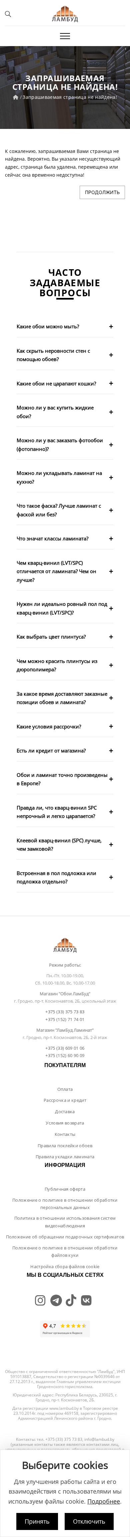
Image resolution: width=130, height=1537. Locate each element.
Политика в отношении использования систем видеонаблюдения (65, 1221)
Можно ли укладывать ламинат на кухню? (59, 477)
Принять (37, 1521)
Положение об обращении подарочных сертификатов (65, 1237)
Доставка (65, 1111)
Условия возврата (65, 1123)
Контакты (65, 1134)
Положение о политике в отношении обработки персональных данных (65, 1203)
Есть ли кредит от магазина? (51, 750)
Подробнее (103, 1501)
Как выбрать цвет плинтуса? (51, 636)
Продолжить (102, 192)
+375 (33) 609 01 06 (64, 1048)
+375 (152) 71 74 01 (64, 1019)
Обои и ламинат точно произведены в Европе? (62, 779)
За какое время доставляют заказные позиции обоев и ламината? (62, 698)
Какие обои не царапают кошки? (56, 383)
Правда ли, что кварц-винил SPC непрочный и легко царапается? (57, 812)
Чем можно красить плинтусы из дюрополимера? (57, 665)
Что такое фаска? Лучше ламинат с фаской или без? (59, 510)
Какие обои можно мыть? (48, 326)
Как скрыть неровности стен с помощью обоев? (53, 355)
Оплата (65, 1089)
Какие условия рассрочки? (49, 726)
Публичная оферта (65, 1189)
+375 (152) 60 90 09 (64, 1055)
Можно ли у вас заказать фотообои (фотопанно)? (60, 444)
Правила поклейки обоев (65, 1146)
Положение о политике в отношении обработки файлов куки (65, 1251)
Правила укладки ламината (65, 1157)
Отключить (89, 1521)
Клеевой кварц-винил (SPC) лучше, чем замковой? (59, 844)
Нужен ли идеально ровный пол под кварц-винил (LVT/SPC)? (62, 608)
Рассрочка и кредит (65, 1100)
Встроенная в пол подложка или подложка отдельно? (56, 877)
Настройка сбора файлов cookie (64, 1266)
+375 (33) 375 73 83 (64, 1012)
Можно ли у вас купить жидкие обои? (55, 411)
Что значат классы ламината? (52, 538)
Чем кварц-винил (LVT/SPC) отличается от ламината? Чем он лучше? (56, 571)
